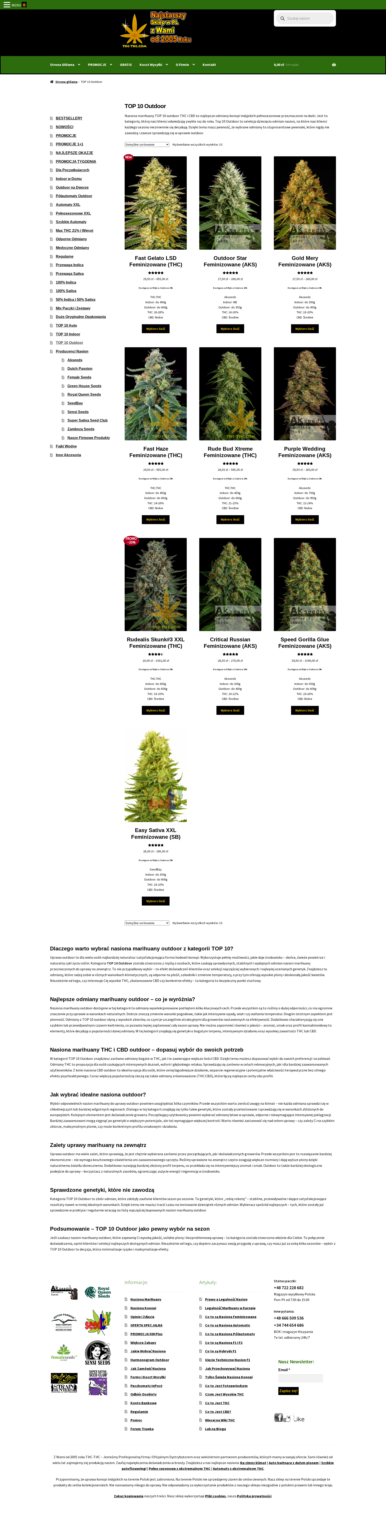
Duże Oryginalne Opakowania (81, 317)
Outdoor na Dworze (72, 187)
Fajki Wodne (66, 446)
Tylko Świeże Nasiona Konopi (229, 1377)
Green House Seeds (84, 386)
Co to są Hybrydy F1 (220, 1351)
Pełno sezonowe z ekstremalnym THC (179, 1468)
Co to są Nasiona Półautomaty (230, 1334)
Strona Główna (62, 64)
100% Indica (66, 282)
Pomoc (136, 1420)
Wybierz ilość (155, 329)
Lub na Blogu (215, 1429)
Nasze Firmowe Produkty (88, 438)
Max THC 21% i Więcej (74, 230)
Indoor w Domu (69, 179)
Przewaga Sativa (70, 274)
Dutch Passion (79, 368)
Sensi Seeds (78, 412)
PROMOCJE (97, 64)
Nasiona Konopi (143, 1308)
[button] (8, 5)
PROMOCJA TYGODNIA (76, 161)
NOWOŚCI (64, 127)
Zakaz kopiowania (128, 1496)
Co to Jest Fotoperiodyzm (226, 1385)
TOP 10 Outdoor (69, 343)
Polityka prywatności (254, 1496)
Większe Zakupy (143, 1342)
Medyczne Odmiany (72, 248)
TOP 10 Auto (66, 325)
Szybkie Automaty (71, 222)
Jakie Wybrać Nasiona (148, 1351)
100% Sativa (66, 291)
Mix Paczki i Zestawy (73, 308)
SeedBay (75, 403)
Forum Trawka (142, 1429)
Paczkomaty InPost (146, 1385)
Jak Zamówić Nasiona (148, 1368)
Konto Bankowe (143, 1403)
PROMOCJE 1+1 (69, 144)
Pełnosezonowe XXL (73, 213)
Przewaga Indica (70, 265)
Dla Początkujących (72, 170)
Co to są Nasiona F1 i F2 (223, 1342)
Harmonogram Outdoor (149, 1360)
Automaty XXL (68, 205)
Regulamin (139, 1411)
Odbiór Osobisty (143, 1394)
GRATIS (126, 64)
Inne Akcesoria (68, 455)
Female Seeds (79, 377)
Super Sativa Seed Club (87, 420)
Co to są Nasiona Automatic (227, 1325)
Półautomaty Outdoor (74, 196)
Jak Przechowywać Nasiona (227, 1368)
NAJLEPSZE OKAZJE (74, 153)
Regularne (64, 256)
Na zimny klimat (253, 1462)
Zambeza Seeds (80, 429)
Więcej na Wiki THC (220, 1420)
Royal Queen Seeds (84, 394)
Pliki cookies (215, 1496)
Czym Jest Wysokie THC (224, 1394)
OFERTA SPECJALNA (146, 1325)
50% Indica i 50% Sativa (75, 299)
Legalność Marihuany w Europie (230, 1308)
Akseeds (74, 360)
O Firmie (182, 64)
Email (284, 1370)
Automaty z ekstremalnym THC (238, 1468)
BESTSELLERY (69, 118)
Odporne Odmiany (71, 239)
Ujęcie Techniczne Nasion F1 (227, 1360)
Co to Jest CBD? (218, 1411)
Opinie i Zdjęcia (142, 1316)
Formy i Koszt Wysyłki (148, 1377)
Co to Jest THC (217, 1403)
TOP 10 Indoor (68, 334)
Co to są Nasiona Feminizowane (230, 1316)
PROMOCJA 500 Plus (146, 1334)
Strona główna (66, 82)
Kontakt (209, 64)
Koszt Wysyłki (151, 64)
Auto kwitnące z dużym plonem (294, 1462)
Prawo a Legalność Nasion (226, 1299)
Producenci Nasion (72, 351)
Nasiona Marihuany (145, 1299)
